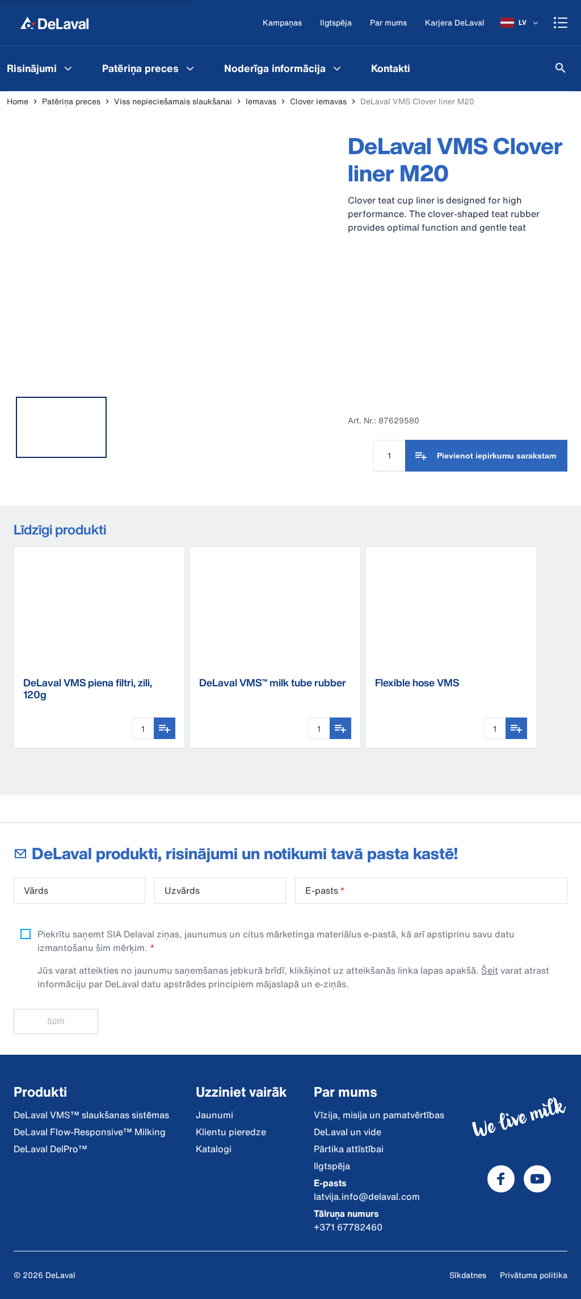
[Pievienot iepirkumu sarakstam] (164, 728)
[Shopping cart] (560, 22)
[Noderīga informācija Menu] (337, 68)
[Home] (54, 22)
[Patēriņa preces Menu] (190, 68)
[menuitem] (149, 68)
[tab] (61, 427)
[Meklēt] (560, 68)
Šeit (489, 970)
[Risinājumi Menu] (68, 68)
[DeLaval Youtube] (537, 1178)
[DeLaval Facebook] (501, 1178)
